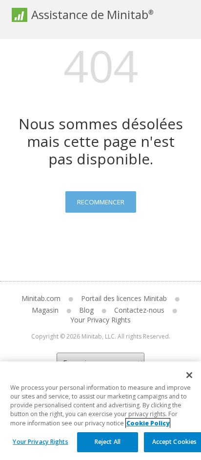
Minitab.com (40, 298)
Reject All (108, 442)
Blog (86, 310)
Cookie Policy (147, 423)
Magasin (45, 310)
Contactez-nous (139, 310)
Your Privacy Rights (40, 442)
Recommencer (100, 202)
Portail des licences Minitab (124, 298)
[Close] (189, 375)
